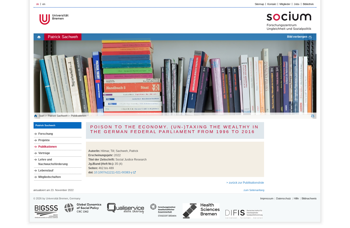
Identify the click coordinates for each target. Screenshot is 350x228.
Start (42, 115)
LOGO (70, 19)
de (37, 4)
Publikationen (78, 115)
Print (312, 115)
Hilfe (296, 198)
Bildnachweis (309, 198)
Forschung (45, 133)
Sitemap (259, 4)
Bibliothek (308, 4)
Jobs (297, 4)
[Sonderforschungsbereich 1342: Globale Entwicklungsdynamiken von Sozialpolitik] (82, 210)
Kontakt (271, 4)
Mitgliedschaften (49, 177)
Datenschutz (283, 198)
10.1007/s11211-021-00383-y (113, 172)
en (43, 4)
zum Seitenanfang (254, 190)
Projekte (44, 140)
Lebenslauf (45, 170)
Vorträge (44, 153)
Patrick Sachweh (63, 37)
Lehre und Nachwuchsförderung (53, 162)
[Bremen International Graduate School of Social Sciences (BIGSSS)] (46, 211)
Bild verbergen (297, 36)
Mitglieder (285, 4)
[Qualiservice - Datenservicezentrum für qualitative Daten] (125, 210)
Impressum (266, 198)
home (39, 36)
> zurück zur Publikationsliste (245, 182)
